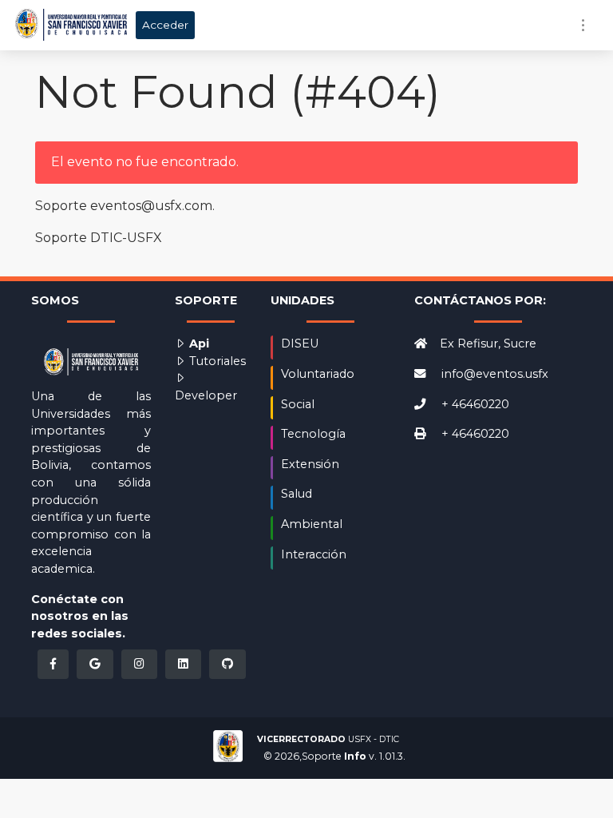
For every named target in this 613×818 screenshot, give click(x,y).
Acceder (165, 24)
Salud (296, 493)
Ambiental (311, 524)
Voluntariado (317, 374)
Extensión (310, 464)
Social (297, 404)
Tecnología (313, 434)
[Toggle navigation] (583, 25)
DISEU (299, 343)
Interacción (313, 554)
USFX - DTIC (328, 739)
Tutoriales (216, 361)
